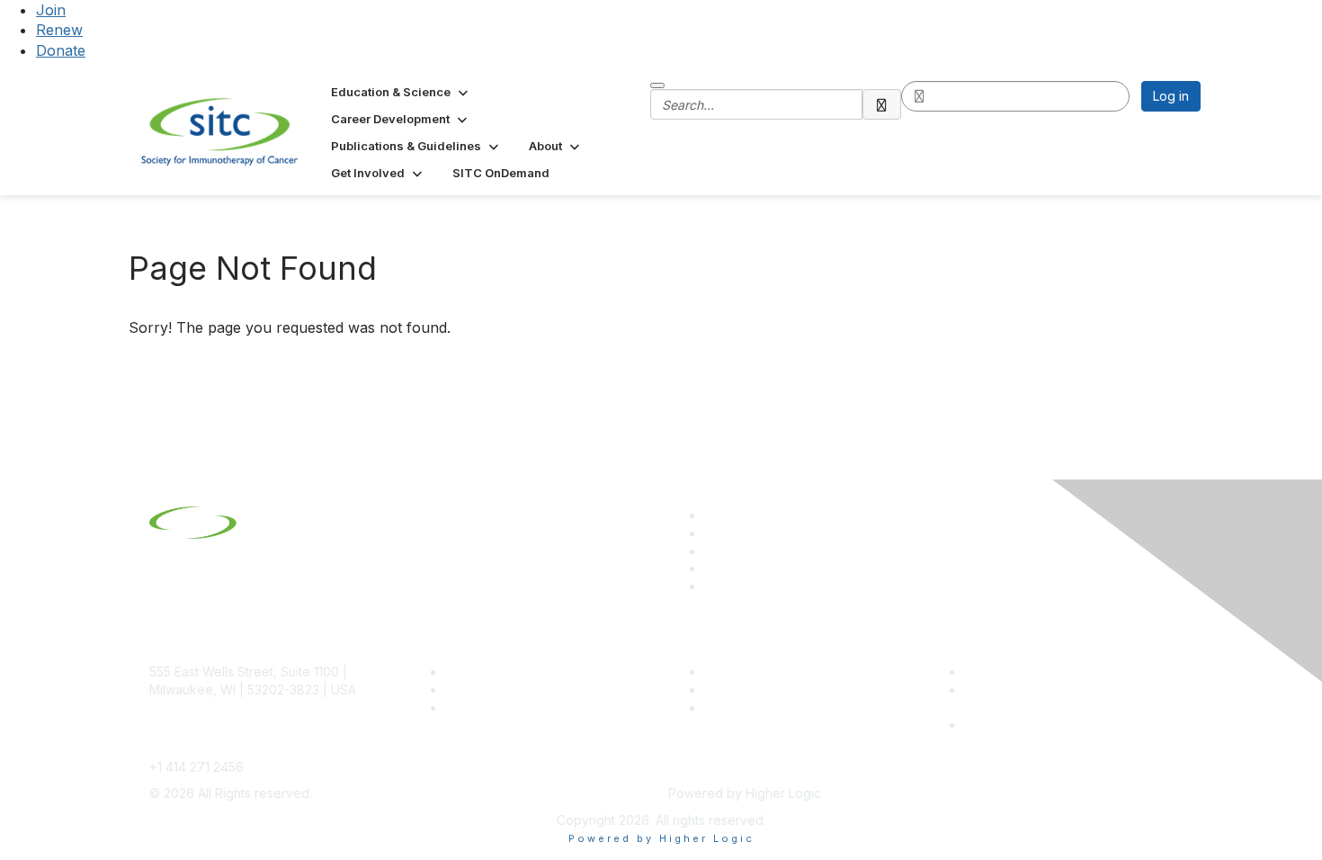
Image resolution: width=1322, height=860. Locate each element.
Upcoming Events (756, 689)
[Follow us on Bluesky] (712, 533)
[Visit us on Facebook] (712, 586)
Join (51, 10)
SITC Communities (757, 671)
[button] (401, 91)
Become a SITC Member (518, 671)
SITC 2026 (476, 689)
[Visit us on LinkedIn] (712, 515)
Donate (60, 50)
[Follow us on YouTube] (712, 568)
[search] (882, 104)
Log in (1171, 95)
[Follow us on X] (712, 551)
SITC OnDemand (753, 707)
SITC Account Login (503, 707)
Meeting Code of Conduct (1042, 671)
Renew (59, 30)
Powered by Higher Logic (661, 838)
